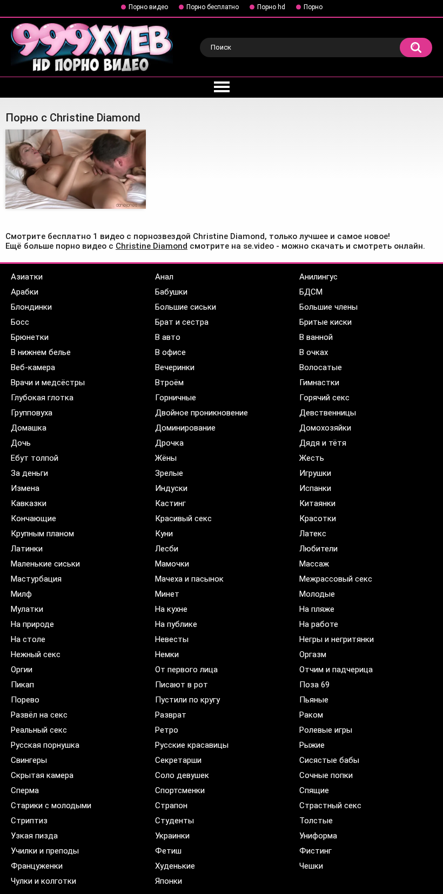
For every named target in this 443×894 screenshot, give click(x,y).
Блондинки (31, 307)
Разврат (170, 715)
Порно (313, 7)
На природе (32, 624)
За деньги (29, 473)
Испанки (315, 488)
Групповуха (31, 413)
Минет (167, 594)
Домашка (28, 428)
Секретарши (178, 760)
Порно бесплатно (212, 7)
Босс (20, 322)
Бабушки (171, 292)
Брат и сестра (182, 322)
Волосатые (320, 367)
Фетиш (168, 851)
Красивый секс (183, 518)
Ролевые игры (325, 730)
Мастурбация (36, 579)
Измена (25, 488)
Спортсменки (180, 790)
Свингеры (29, 760)
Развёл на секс (39, 715)
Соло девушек (182, 775)
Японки (168, 881)
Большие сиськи (185, 307)
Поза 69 (314, 685)
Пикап (22, 685)
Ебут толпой (34, 458)
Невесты (172, 639)
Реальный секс (39, 730)
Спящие (314, 790)
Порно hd (271, 7)
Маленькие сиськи (45, 564)
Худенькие (175, 866)
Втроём (169, 382)
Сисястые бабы (329, 760)
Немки (167, 654)
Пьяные (313, 700)
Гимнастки (319, 382)
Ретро (166, 730)
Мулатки (27, 609)
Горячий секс (324, 397)
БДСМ (311, 292)
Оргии (21, 669)
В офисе (170, 352)
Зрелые (169, 473)
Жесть (311, 458)
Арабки (24, 292)
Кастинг (170, 503)
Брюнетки (30, 337)
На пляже (316, 609)
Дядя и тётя (322, 443)
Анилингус (318, 277)
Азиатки (27, 277)
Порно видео (148, 7)
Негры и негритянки (336, 639)
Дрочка (169, 443)
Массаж (314, 564)
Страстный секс (330, 805)
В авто (167, 337)
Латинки (27, 549)
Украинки (172, 836)
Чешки (311, 866)
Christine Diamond (151, 246)
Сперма (25, 790)
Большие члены (328, 307)
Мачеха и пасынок (189, 579)
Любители (318, 549)
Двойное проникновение (201, 413)
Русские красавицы (192, 745)
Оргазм (312, 654)
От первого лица (186, 669)
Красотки (317, 518)
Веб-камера (33, 367)
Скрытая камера (42, 775)
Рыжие (312, 745)
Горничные (175, 397)
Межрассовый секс (335, 579)
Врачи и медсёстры (48, 382)
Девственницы (327, 413)
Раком (311, 715)
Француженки (37, 866)
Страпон (171, 805)
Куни (164, 533)
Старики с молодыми (51, 805)
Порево (25, 700)
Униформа (318, 836)
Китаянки (317, 503)
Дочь (21, 443)
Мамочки (172, 564)
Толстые (316, 820)
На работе (318, 624)
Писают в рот (181, 685)
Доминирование (185, 428)
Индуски (171, 488)
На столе (28, 639)
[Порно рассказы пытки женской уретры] (75, 168)
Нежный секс (36, 654)
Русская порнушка (45, 745)
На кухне (171, 609)
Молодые (317, 594)
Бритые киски (325, 322)
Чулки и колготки (43, 881)
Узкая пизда (34, 836)
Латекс (312, 533)
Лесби (166, 549)
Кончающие (33, 518)
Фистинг (315, 851)
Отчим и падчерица (336, 669)
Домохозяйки (325, 428)
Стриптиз (29, 820)
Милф (21, 594)
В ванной (316, 337)
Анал (164, 277)
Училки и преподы (45, 851)
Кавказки (28, 503)
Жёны (166, 458)
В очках (313, 352)
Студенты (174, 820)
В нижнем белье (41, 352)
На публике (176, 624)
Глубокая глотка (42, 397)
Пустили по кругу (187, 700)
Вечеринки (174, 367)
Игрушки (315, 473)
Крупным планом (42, 533)
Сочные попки (326, 775)
